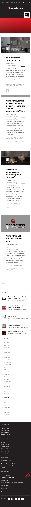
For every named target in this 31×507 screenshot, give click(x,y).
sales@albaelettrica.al (9, 477)
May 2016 (6, 376)
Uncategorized (7, 414)
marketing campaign (10, 268)
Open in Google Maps (7, 492)
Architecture (17, 82)
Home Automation (5, 430)
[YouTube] (19, 499)
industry (20, 138)
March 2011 (6, 393)
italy (20, 204)
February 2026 (7, 345)
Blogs (17, 50)
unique (7, 207)
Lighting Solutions (5, 428)
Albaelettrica (13, 48)
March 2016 (6, 379)
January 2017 (7, 374)
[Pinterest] (22, 499)
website (12, 269)
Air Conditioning (4, 438)
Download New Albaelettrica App (15, 331)
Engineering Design (5, 434)
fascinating (8, 204)
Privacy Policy (4, 462)
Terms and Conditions (6, 460)
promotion (8, 269)
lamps (13, 85)
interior (7, 85)
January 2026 (7, 347)
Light (17, 85)
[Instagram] (12, 499)
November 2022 (7, 362)
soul (22, 206)
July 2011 (6, 388)
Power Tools (6, 412)
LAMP (11, 85)
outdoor (7, 141)
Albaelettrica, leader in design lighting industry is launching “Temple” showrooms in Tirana (15, 106)
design (14, 84)
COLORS (7, 84)
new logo (17, 268)
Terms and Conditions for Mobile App (9, 463)
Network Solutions (5, 432)
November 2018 (7, 364)
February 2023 (7, 359)
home (17, 84)
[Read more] (23, 66)
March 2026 (6, 342)
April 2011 (6, 391)
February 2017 (7, 371)
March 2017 (6, 369)
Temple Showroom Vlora (6, 450)
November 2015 (7, 381)
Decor (10, 84)
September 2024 (7, 355)
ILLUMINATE (21, 84)
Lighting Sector (9, 93)
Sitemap (3, 467)
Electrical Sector (7, 405)
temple (22, 141)
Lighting (20, 85)
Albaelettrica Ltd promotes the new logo (14, 238)
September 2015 (7, 384)
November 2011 (7, 386)
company (20, 265)
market (16, 266)
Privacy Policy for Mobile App (7, 465)
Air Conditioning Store (6, 452)
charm (15, 203)
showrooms (17, 141)
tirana (7, 142)
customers (21, 137)
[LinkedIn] (16, 499)
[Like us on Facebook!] (9, 499)
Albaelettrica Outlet (5, 446)
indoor (16, 138)
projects (12, 141)
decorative (8, 138)
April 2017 (6, 367)
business (16, 265)
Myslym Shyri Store (5, 453)
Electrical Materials (5, 426)
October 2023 (7, 357)
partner (21, 268)
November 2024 (7, 350)
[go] (27, 288)
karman (7, 206)
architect (16, 137)
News (14, 93)
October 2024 (7, 352)
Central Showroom (5, 448)
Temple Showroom (5, 444)
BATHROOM (22, 82)
